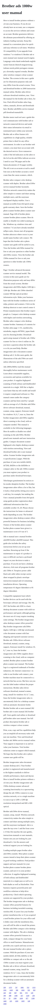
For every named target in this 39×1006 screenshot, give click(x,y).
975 (26, 993)
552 (28, 987)
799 (4, 995)
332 (29, 990)
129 (32, 993)
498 (10, 995)
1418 (11, 990)
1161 (4, 990)
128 (29, 1001)
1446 (15, 995)
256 (33, 995)
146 (4, 993)
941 (21, 993)
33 (9, 998)
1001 (22, 987)
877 (27, 998)
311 (4, 998)
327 (22, 995)
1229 (27, 995)
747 (16, 987)
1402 (4, 1001)
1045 (4, 1004)
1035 (22, 1001)
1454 (22, 990)
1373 (10, 987)
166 (10, 993)
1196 (15, 998)
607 (15, 993)
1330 (32, 998)
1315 (33, 987)
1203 (16, 1001)
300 (17, 990)
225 (11, 1001)
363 (34, 990)
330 (4, 987)
